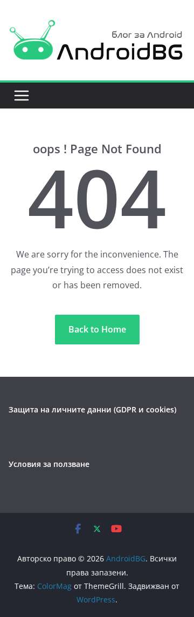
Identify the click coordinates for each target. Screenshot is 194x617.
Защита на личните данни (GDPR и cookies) (92, 409)
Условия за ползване (49, 464)
